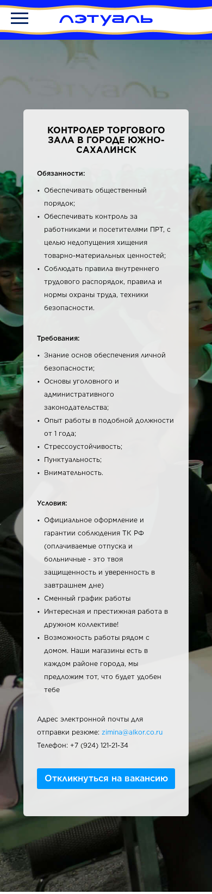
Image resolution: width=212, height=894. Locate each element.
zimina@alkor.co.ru (132, 732)
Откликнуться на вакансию (106, 778)
